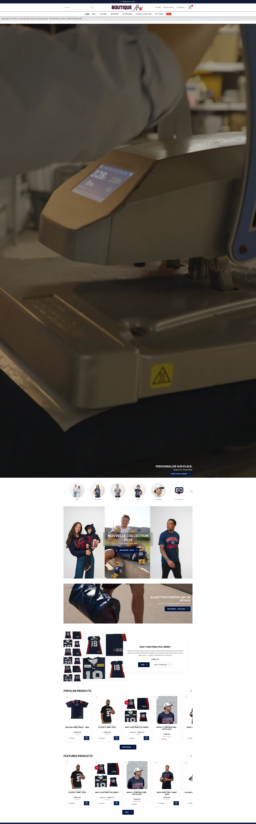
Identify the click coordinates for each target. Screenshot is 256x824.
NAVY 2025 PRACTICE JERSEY (137, 727)
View (142, 665)
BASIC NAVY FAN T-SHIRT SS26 (167, 793)
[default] (156, 722)
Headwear (114, 14)
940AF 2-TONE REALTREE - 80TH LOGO (166, 728)
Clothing (103, 14)
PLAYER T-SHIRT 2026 (107, 727)
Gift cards (159, 14)
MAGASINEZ (126, 747)
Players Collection (143, 14)
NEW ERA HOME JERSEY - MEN (77, 727)
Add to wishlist (160, 665)
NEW (93, 14)
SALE (168, 14)
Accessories (127, 14)
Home (87, 14)
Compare (72, 738)
